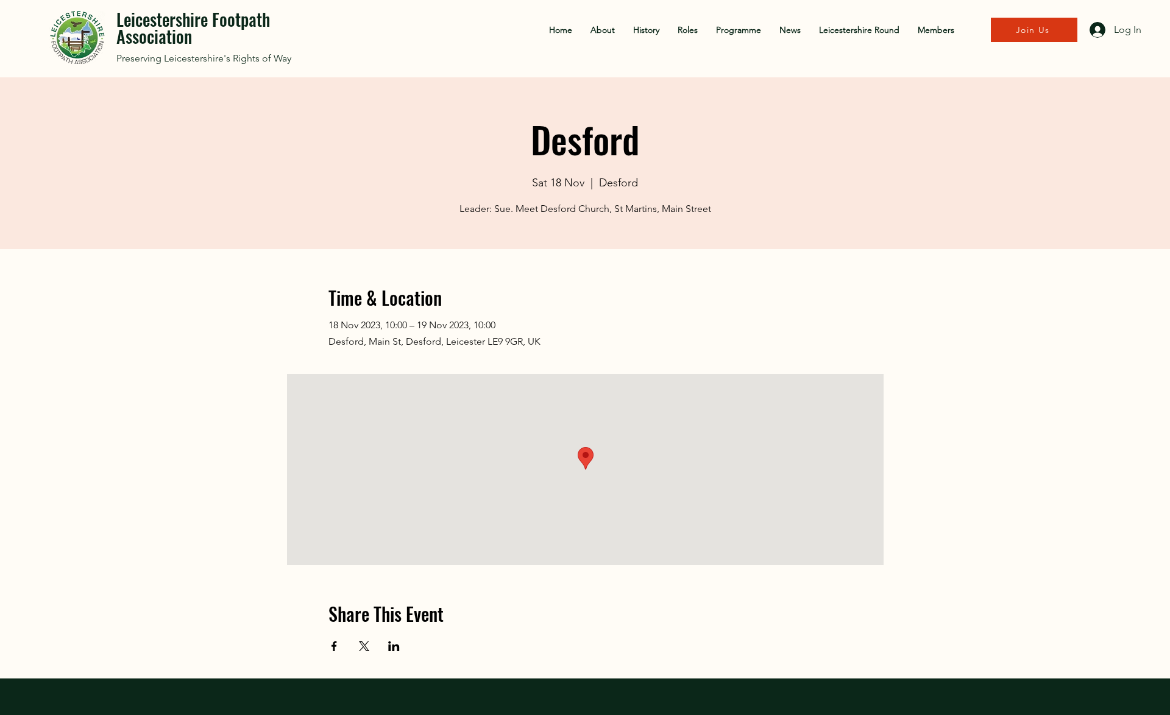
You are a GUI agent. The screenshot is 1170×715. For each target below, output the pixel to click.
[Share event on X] (364, 646)
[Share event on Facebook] (334, 646)
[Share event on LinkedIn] (394, 646)
